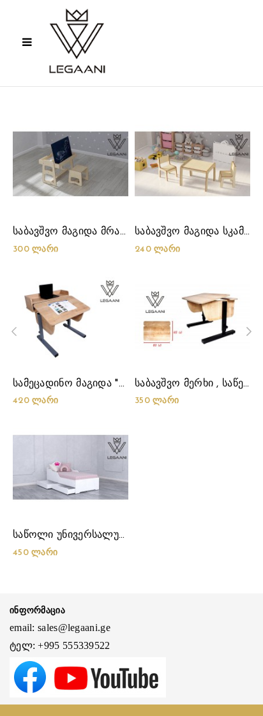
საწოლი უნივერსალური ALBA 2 (93, 535)
